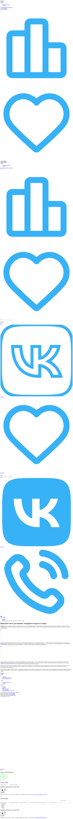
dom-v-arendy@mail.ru (12, 695)
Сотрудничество (10, 7)
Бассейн (3, 804)
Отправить (2, 792)
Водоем (3, 807)
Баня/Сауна (4, 803)
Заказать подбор (3, 161)
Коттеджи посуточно (6, 4)
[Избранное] (36, 160)
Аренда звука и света (6, 678)
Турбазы (4, 5)
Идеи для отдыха (6, 688)
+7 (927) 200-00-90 (3, 8)
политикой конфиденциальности (41, 794)
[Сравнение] (36, 85)
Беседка (3, 805)
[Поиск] (0, 10)
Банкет (3, 806)
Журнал (4, 619)
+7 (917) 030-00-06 (3, 9)
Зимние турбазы (3, 661)
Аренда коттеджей (3, 642)
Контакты (5, 7)
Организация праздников (7, 677)
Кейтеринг (4, 676)
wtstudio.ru (17, 692)
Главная (4, 618)
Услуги (1, 7)
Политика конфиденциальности (8, 690)
